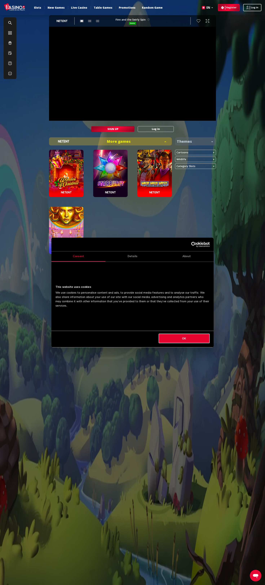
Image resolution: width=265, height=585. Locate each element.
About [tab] (186, 256)
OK (184, 338)
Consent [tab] (78, 256)
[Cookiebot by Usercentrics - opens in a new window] (194, 244)
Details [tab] (132, 256)
